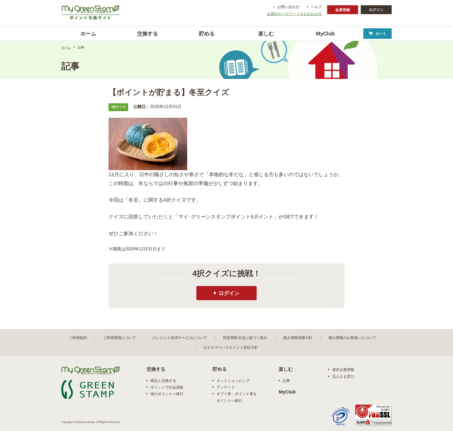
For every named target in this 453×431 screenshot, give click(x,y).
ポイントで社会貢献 (167, 387)
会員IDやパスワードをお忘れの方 (294, 14)
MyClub (287, 392)
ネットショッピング (233, 381)
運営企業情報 (343, 370)
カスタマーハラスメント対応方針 (230, 347)
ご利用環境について (119, 338)
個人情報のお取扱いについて (352, 338)
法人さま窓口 (343, 376)
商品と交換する (163, 381)
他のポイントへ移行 (167, 394)
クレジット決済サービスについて (179, 338)
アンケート (226, 387)
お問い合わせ (288, 7)
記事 (286, 381)
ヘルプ (316, 7)
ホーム (66, 47)
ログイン (376, 10)
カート (380, 33)
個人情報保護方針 (297, 338)
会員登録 (342, 10)
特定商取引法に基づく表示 (245, 338)
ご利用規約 (78, 338)
